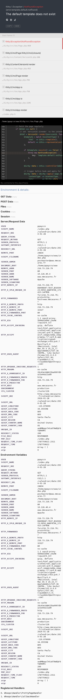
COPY (9, 26)
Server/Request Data (13, 221)
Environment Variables (14, 454)
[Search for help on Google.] (7, 20)
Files (3, 206)
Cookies (5, 211)
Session (5, 216)
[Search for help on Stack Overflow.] (15, 20)
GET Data (6, 196)
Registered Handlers (12, 688)
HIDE (17, 26)
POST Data (7, 201)
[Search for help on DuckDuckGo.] (11, 20)
